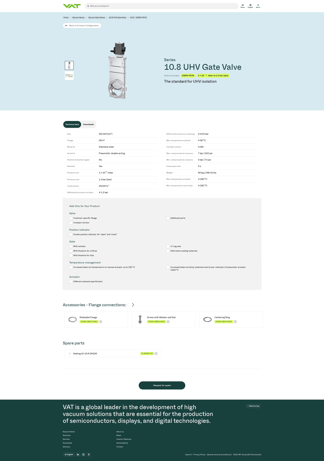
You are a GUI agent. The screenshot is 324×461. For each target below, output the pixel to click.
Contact (119, 447)
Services (66, 439)
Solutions (67, 435)
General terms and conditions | (219, 455)
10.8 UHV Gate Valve (117, 17)
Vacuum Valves (78, 17)
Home (66, 17)
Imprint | (188, 455)
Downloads (67, 443)
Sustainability (122, 443)
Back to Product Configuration (84, 25)
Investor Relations (123, 439)
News (118, 435)
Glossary (66, 447)
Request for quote (162, 385)
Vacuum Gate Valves (96, 17)
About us (120, 432)
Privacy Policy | (199, 455)
